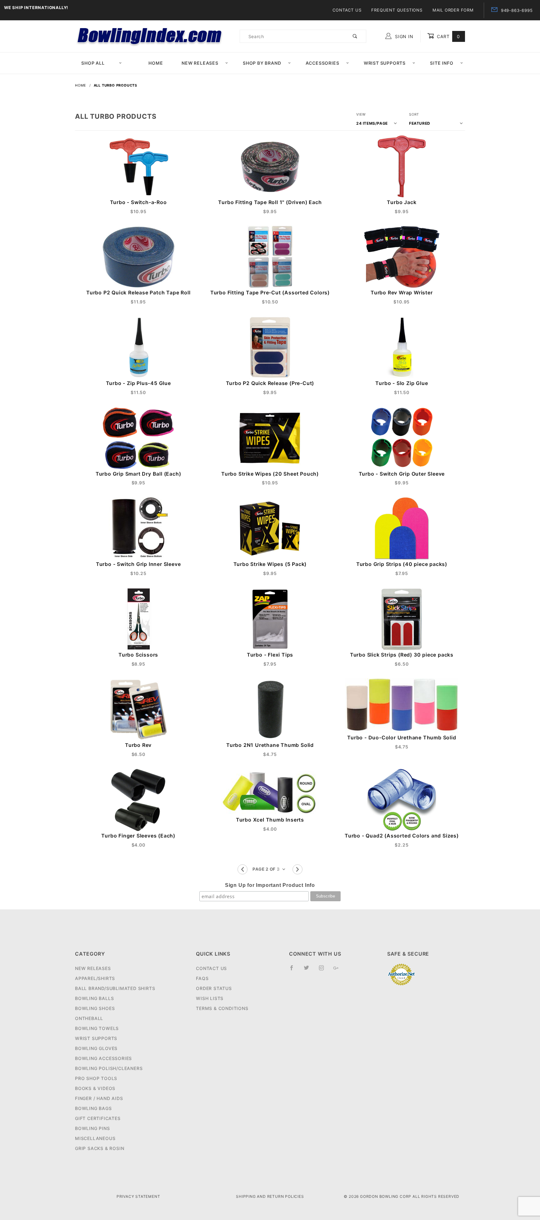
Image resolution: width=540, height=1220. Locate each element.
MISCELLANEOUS (95, 1138)
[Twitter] (309, 970)
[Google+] (338, 970)
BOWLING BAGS (93, 1108)
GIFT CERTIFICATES (98, 1118)
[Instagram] (324, 970)
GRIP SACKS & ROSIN (99, 1148)
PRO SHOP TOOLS (96, 1078)
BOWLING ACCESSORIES (103, 1058)
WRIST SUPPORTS (96, 1038)
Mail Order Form (453, 10)
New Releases (200, 63)
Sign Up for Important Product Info (270, 885)
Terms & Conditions (222, 1008)
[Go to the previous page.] (243, 869)
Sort (414, 114)
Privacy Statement (138, 1196)
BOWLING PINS (92, 1128)
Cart (447, 36)
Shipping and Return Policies (270, 1196)
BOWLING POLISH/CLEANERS (108, 1068)
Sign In (403, 36)
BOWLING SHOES (95, 1008)
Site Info (441, 63)
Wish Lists (209, 998)
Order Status (214, 988)
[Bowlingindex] (150, 35)
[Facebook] (294, 970)
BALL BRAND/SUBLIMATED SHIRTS (115, 988)
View (361, 114)
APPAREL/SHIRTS (95, 978)
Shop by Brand (262, 63)
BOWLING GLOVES (96, 1048)
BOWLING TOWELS (97, 1028)
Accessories (322, 63)
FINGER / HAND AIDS (99, 1098)
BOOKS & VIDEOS (95, 1088)
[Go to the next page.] (297, 869)
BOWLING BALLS (94, 998)
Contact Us (346, 10)
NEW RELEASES (93, 968)
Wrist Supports (385, 63)
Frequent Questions (396, 10)
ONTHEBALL (89, 1018)
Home (155, 63)
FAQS (202, 978)
